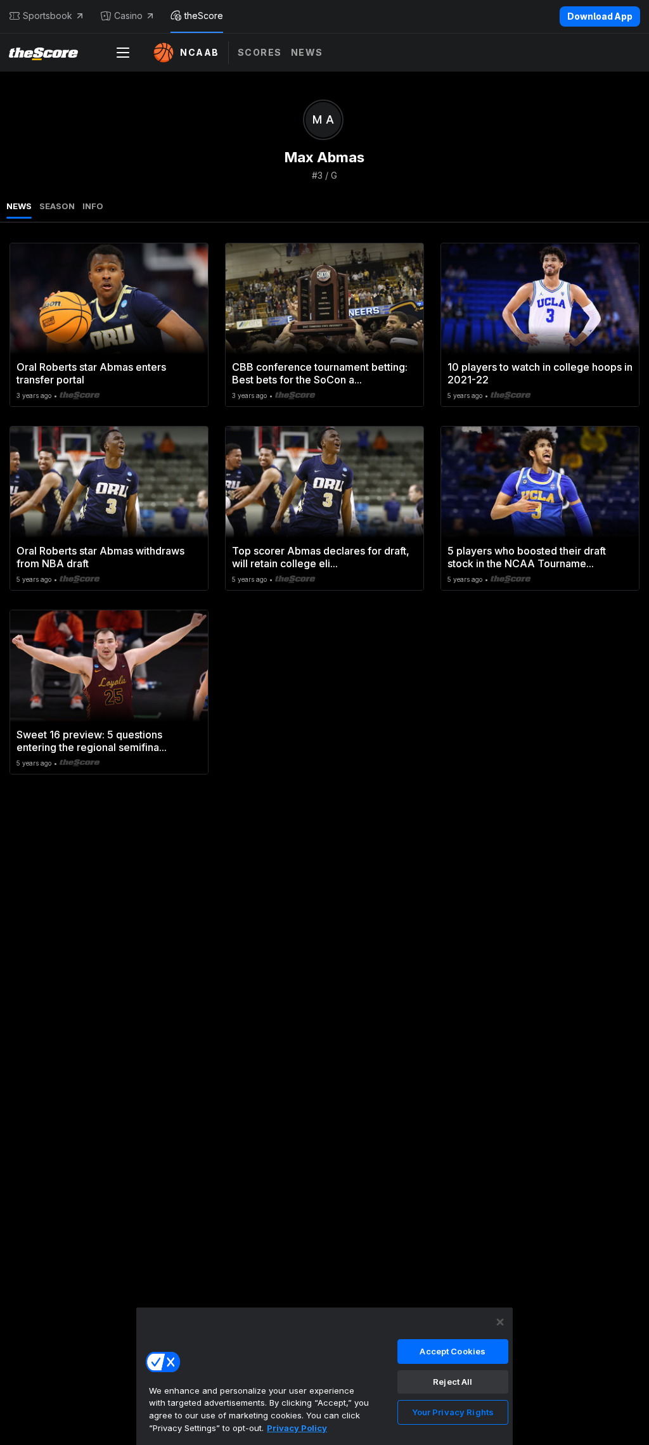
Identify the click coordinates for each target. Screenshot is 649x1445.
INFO (92, 206)
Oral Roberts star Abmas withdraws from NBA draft (100, 557)
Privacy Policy (297, 1428)
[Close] (500, 1322)
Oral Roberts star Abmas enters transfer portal (91, 373)
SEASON (57, 206)
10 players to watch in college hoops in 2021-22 (540, 373)
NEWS (19, 206)
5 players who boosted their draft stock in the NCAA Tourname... (526, 557)
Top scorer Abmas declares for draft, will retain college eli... (320, 557)
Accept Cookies (452, 1351)
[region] (324, 1376)
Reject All (452, 1382)
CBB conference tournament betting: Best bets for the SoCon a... (320, 373)
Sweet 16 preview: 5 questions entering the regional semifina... (91, 741)
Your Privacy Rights (453, 1412)
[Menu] (123, 53)
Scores (260, 52)
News (307, 52)
